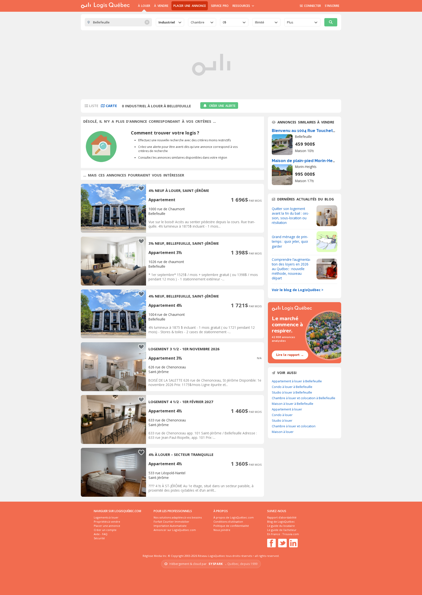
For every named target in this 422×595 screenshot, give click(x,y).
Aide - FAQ (100, 534)
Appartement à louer (287, 409)
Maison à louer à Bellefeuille (292, 403)
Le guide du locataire (281, 526)
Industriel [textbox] (166, 22)
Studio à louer (282, 420)
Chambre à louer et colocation (294, 426)
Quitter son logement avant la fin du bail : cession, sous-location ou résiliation (290, 215)
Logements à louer (106, 517)
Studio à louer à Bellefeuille (292, 392)
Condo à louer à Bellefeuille (292, 387)
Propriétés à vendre (107, 521)
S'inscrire (332, 6)
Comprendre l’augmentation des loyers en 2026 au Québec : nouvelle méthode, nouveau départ (291, 268)
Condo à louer (282, 415)
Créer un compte (105, 530)
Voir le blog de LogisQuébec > (297, 289)
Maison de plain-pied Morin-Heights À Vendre (317, 160)
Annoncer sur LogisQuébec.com (175, 530)
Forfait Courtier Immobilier (171, 521)
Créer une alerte (222, 106)
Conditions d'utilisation (228, 521)
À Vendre (161, 6)
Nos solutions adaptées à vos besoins (178, 517)
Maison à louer (283, 432)
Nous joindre (221, 530)
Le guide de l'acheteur (281, 530)
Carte (111, 105)
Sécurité (99, 538)
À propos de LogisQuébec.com (233, 517)
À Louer (144, 6)
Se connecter (310, 6)
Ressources (241, 6)
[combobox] (170, 22)
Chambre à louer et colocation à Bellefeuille (303, 398)
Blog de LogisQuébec (281, 521)
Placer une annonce (189, 6)
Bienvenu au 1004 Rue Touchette (304, 130)
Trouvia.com (290, 534)
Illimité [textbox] (259, 22)
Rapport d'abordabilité (281, 517)
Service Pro (220, 6)
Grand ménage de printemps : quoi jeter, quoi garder (290, 241)
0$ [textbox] (224, 22)
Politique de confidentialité (231, 526)
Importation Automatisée (170, 526)
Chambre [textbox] (197, 22)
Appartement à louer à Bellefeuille (297, 381)
